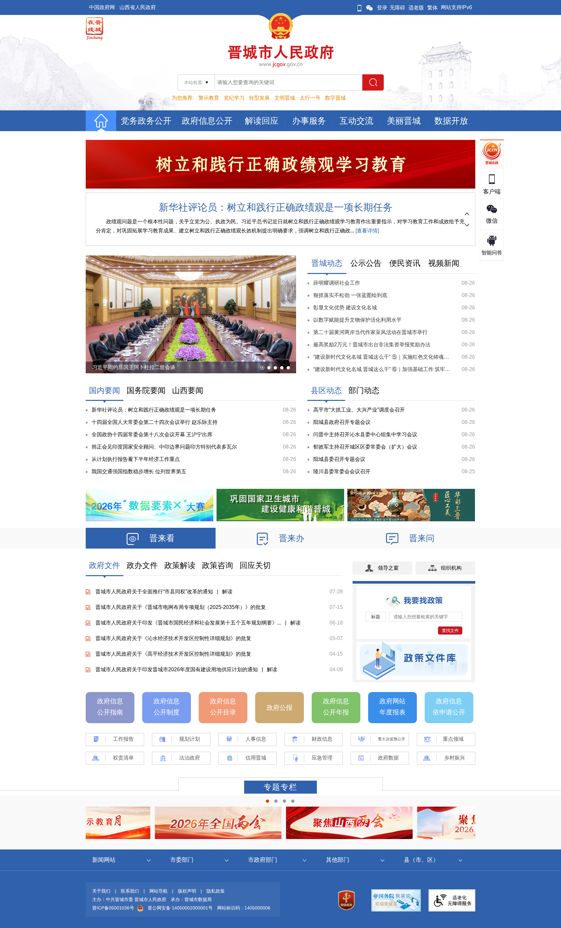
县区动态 (326, 390)
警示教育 (208, 98)
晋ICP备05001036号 (113, 907)
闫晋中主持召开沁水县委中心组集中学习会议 (365, 434)
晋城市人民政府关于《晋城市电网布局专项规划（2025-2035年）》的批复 (180, 607)
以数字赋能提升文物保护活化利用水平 (357, 320)
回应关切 (255, 565)
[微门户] (359, 7)
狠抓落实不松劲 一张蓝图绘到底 (350, 295)
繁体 (432, 7)
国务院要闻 (146, 390)
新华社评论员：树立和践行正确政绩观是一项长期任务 (276, 207)
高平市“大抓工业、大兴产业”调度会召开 (359, 410)
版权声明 (187, 891)
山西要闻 (187, 390)
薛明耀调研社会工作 (336, 283)
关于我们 (101, 891)
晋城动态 (327, 263)
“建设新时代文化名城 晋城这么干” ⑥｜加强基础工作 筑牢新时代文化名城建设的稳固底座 (415, 369)
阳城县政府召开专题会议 (341, 422)
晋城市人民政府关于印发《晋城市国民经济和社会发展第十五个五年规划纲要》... (188, 622)
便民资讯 (404, 263)
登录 (382, 7)
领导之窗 (388, 568)
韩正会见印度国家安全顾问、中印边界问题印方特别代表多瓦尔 (164, 447)
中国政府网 (102, 7)
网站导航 (158, 891)
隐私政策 (215, 891)
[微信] (369, 7)
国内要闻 (104, 390)
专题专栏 (280, 787)
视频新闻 (443, 263)
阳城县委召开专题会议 (339, 459)
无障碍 (397, 7)
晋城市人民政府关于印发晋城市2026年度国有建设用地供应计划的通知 (176, 669)
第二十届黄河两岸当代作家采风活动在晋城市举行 (370, 332)
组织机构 (451, 568)
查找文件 (450, 630)
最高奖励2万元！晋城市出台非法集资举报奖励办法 (371, 344)
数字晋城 (335, 98)
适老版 (416, 7)
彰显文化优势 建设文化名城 (345, 307)
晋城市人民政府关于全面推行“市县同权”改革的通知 (154, 591)
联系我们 (130, 891)
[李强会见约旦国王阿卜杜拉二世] (191, 361)
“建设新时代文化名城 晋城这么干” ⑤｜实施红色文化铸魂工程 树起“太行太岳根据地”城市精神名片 (425, 357)
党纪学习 (234, 98)
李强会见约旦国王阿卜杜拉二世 (128, 367)
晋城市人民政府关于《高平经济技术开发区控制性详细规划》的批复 (173, 654)
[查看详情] (366, 230)
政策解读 (179, 565)
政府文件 (104, 565)
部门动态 (364, 390)
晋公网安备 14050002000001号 (180, 907)
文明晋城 (284, 98)
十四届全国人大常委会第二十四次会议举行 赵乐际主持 (155, 422)
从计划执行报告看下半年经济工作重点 (136, 459)
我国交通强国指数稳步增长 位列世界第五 (139, 471)
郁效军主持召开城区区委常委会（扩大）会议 (365, 447)
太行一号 (310, 98)
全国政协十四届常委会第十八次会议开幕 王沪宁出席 (152, 434)
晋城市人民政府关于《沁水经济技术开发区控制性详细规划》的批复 (173, 638)
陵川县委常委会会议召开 (341, 471)
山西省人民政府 (137, 7)
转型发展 (259, 98)
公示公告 (365, 263)
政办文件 (142, 565)
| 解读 (222, 591)
